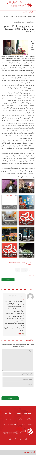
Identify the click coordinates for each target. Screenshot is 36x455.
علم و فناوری (9, 419)
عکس (30, 424)
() (22, 334)
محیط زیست (20, 419)
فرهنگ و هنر (8, 413)
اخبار (18, 270)
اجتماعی (24, 270)
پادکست (22, 424)
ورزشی (29, 419)
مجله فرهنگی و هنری (10, 424)
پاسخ (22, 299)
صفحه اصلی (27, 413)
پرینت (8, 279)
